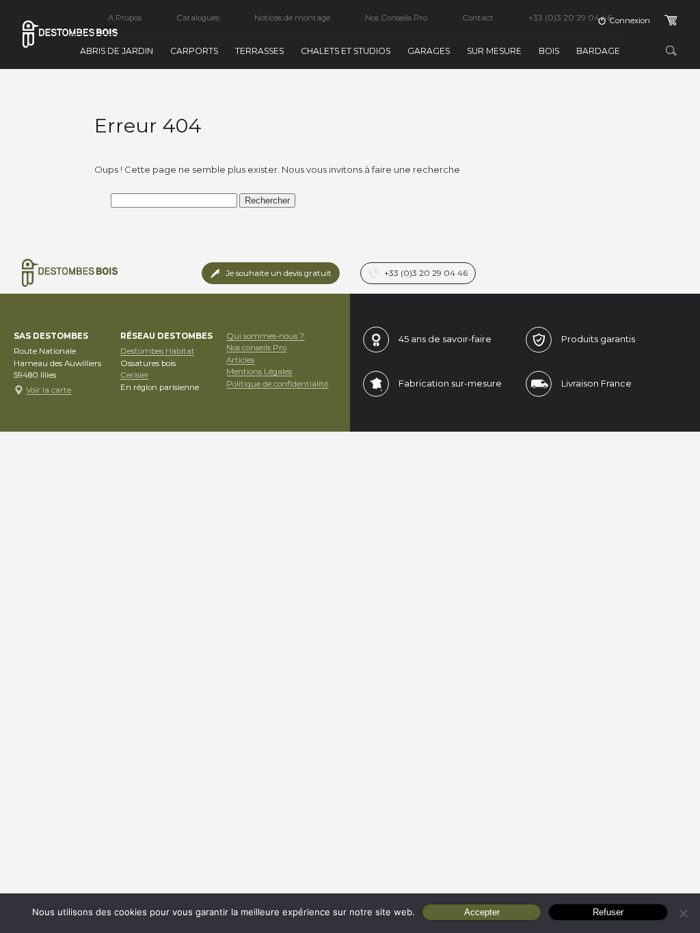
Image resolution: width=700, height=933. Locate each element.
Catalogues (197, 18)
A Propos (125, 18)
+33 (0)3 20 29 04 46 (570, 18)
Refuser (608, 912)
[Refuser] (683, 913)
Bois (549, 51)
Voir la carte (48, 390)
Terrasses (259, 51)
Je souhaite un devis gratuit (279, 273)
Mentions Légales (259, 371)
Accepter (482, 912)
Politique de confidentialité (277, 384)
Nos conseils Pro (256, 347)
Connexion (630, 20)
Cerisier (134, 375)
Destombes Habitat (157, 351)
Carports (194, 51)
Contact (478, 18)
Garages (428, 51)
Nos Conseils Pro (396, 18)
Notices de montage (292, 18)
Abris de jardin (116, 51)
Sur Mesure (494, 51)
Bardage (598, 51)
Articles (240, 360)
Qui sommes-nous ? (265, 336)
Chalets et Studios (345, 51)
